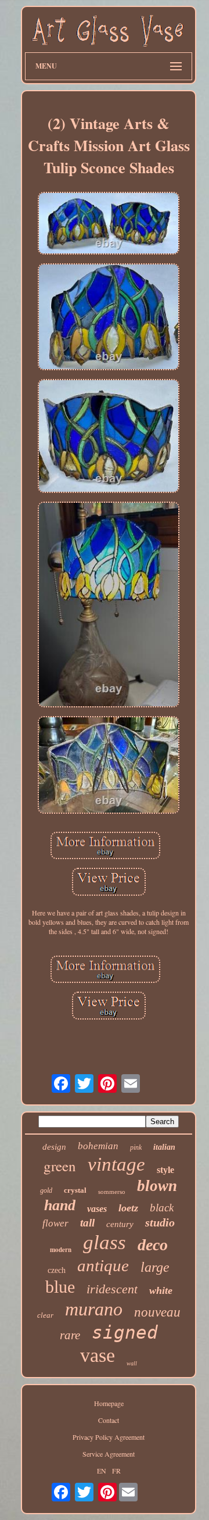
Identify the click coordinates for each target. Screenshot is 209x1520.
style (165, 1170)
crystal (75, 1190)
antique (103, 1265)
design (54, 1146)
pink (136, 1147)
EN (101, 1470)
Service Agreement (108, 1453)
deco (153, 1245)
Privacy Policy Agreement (109, 1437)
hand (59, 1205)
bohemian (98, 1145)
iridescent (112, 1289)
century (120, 1224)
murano (93, 1309)
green (60, 1165)
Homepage (109, 1403)
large (155, 1267)
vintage (116, 1164)
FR (116, 1470)
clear (45, 1315)
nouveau (157, 1312)
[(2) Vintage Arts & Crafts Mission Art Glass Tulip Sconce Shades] (108, 224)
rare (70, 1335)
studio (160, 1222)
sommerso (111, 1191)
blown (157, 1185)
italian (164, 1147)
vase (97, 1355)
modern (60, 1249)
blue (60, 1286)
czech (57, 1270)
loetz (128, 1208)
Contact (108, 1420)
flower (55, 1223)
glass (104, 1242)
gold (46, 1190)
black (162, 1207)
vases (97, 1209)
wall (132, 1363)
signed (125, 1332)
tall (87, 1223)
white (160, 1290)
